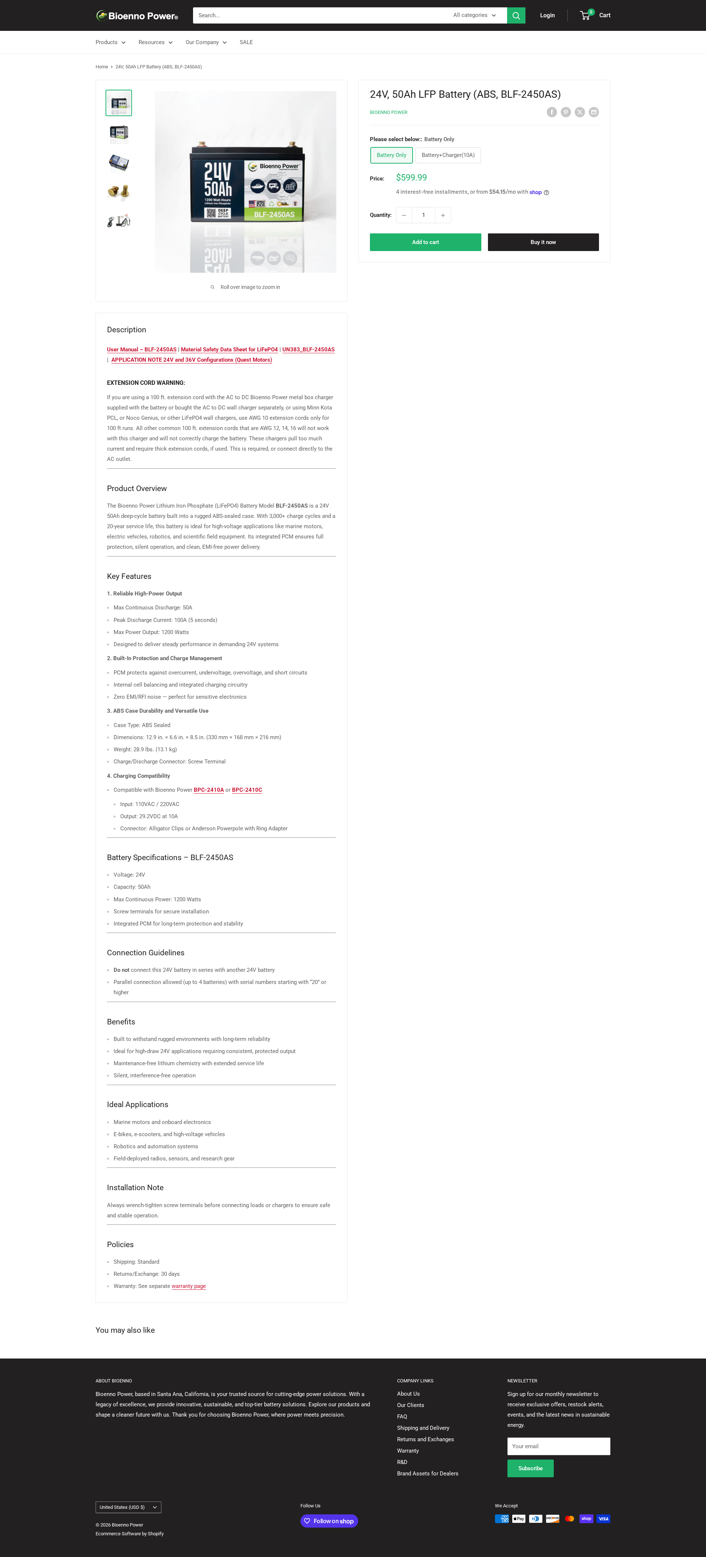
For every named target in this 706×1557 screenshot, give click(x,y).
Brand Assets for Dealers (428, 1473)
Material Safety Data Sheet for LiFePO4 (229, 349)
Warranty (408, 1450)
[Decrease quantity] (404, 215)
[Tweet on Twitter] (580, 112)
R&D (402, 1462)
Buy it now (543, 242)
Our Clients (410, 1405)
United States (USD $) (122, 1507)
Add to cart (425, 242)
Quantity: (381, 215)
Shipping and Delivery (423, 1428)
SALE (246, 42)
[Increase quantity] (443, 215)
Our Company (202, 42)
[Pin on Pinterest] (566, 112)
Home (102, 66)
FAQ (402, 1416)
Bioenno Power (388, 112)
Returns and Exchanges (425, 1439)
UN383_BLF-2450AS (308, 349)
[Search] (516, 15)
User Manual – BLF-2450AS (141, 349)
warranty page (189, 1286)
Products (107, 42)
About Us (408, 1393)
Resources (152, 42)
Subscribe (530, 1468)
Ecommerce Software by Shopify (130, 1533)
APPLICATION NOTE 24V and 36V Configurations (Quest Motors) (191, 360)
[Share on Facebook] (552, 112)
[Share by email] (594, 112)
